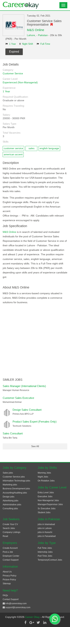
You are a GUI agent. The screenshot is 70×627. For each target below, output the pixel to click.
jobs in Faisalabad (47, 536)
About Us (7, 571)
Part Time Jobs (45, 556)
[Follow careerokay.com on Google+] (31, 622)
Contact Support (10, 560)
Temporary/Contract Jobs (50, 560)
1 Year (12, 44)
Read (5, 536)
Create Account (10, 548)
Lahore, (31, 35)
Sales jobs (8, 473)
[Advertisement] (35, 341)
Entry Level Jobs (46, 492)
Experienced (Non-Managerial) (20, 82)
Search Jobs (9, 528)
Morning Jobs (44, 473)
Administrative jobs (12, 504)
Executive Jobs (45, 496)
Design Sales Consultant (27, 409)
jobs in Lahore (45, 528)
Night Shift (27, 44)
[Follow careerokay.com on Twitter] (38, 622)
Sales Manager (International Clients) (24, 386)
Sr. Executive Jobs (46, 508)
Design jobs (8, 496)
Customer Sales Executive (18, 397)
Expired (14, 51)
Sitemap (7, 583)
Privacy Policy (9, 575)
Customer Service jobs (14, 477)
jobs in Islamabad (46, 524)
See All (35, 446)
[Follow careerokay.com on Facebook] (25, 622)
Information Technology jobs (16, 480)
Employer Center (11, 556)
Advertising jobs (10, 500)
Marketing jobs (10, 484)
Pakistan (43, 35)
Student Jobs (44, 512)
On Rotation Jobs (46, 480)
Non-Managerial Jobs (48, 500)
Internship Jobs (45, 552)
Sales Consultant (13, 433)
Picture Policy (9, 579)
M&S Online (35, 30)
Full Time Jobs (45, 548)
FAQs (5, 595)
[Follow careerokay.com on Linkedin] (44, 622)
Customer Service (13, 73)
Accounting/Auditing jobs (15, 492)
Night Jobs (43, 477)
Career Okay (32, 617)
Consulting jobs (10, 508)
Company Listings (11, 532)
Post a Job (8, 552)
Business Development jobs (16, 488)
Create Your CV (10, 524)
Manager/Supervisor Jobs (50, 504)
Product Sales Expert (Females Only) (35, 421)
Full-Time (45, 44)
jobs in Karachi (45, 532)
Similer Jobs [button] (12, 379)
